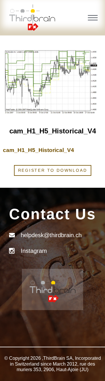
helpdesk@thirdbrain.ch (51, 235)
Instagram (34, 251)
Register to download (52, 170)
